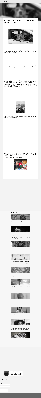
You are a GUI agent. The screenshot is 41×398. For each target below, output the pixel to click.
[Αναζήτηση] (39, 1)
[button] (4, 25)
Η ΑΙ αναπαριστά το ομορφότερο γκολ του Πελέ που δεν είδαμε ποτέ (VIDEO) (20, 261)
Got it (23, 397)
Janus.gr (4, 1)
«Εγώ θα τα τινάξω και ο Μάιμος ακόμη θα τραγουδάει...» (18, 314)
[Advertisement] (20, 59)
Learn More (19, 397)
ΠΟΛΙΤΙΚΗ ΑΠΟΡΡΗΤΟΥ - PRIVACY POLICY (7, 380)
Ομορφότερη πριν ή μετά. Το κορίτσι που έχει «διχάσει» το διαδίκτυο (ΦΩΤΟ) (20, 221)
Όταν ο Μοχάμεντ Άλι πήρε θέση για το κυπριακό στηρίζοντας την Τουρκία (20, 326)
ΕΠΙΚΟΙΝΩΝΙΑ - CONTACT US (6, 379)
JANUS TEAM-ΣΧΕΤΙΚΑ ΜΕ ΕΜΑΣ (6, 378)
